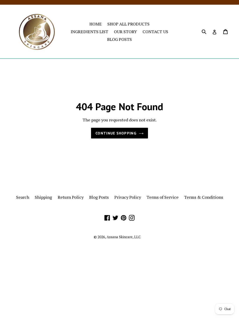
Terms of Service (163, 197)
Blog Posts (99, 197)
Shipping (43, 197)
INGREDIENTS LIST (89, 31)
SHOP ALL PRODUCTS (128, 24)
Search (22, 197)
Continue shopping (116, 133)
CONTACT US (155, 31)
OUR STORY (125, 31)
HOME (95, 24)
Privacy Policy (127, 197)
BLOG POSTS (119, 39)
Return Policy (71, 197)
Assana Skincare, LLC (124, 236)
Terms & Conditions (203, 197)
